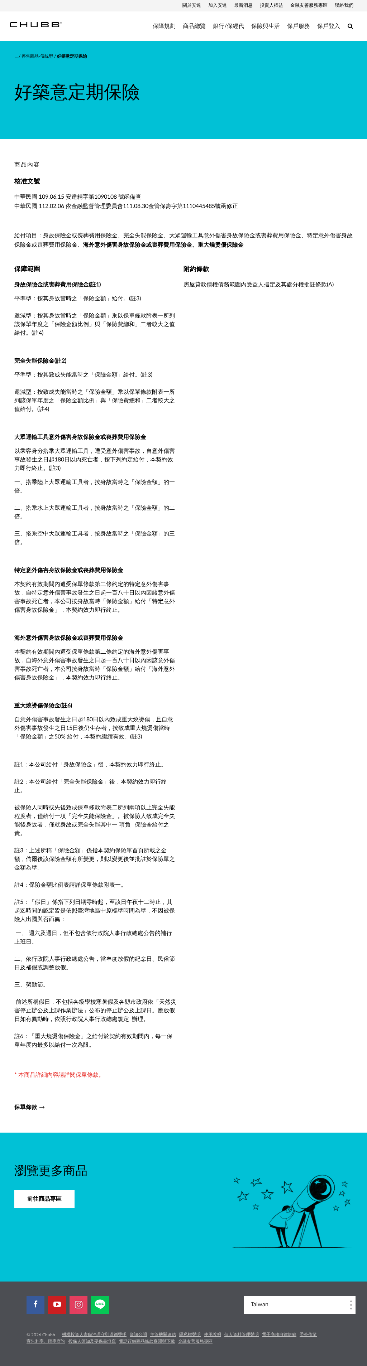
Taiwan (259, 1304)
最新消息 (243, 5)
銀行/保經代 (228, 26)
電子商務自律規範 (279, 1334)
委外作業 (308, 1334)
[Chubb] (36, 24)
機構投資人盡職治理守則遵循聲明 (94, 1334)
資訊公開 (138, 1334)
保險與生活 (265, 26)
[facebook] (35, 1305)
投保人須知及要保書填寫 (92, 1341)
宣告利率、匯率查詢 (46, 1341)
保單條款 (25, 1107)
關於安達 (191, 5)
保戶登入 (328, 26)
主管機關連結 (163, 1334)
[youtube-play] (57, 1305)
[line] (100, 1305)
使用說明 (212, 1334)
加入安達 (217, 5)
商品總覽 (194, 26)
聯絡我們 (344, 5)
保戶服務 (298, 26)
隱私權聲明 (190, 1334)
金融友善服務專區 (309, 5)
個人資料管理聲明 (241, 1334)
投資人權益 (271, 5)
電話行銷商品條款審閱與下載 (147, 1341)
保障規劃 (164, 26)
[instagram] (78, 1305)
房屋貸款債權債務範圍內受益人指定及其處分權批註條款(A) (259, 284)
